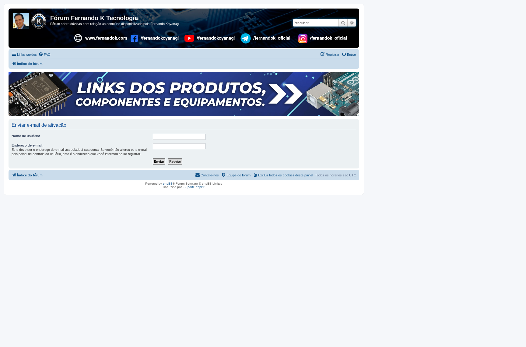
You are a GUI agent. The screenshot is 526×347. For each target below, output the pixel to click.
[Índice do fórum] (30, 20)
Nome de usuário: (26, 136)
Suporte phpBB (194, 187)
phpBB (168, 183)
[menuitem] (44, 54)
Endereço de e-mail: (28, 145)
